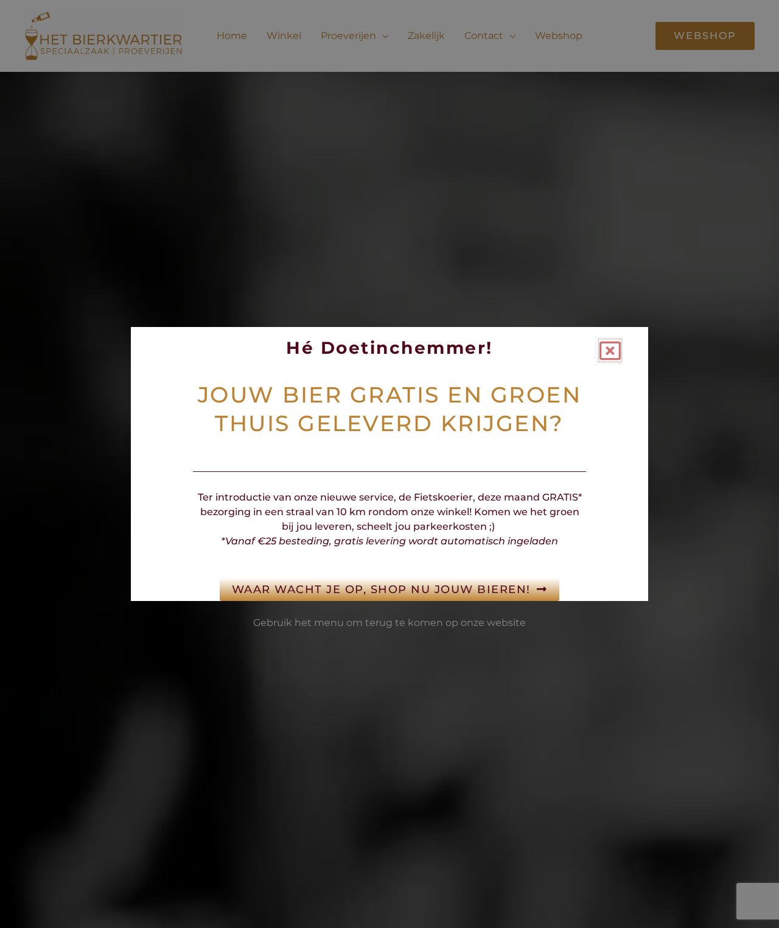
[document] (389, 464)
